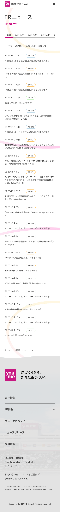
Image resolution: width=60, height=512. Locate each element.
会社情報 (10, 397)
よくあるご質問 (29, 475)
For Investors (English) (20, 462)
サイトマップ (11, 466)
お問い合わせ (11, 475)
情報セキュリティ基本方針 (14, 489)
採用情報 (10, 444)
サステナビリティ (15, 421)
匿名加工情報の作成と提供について (39, 489)
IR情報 (9, 409)
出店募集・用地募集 (14, 458)
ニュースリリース (15, 432)
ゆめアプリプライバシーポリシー (34, 486)
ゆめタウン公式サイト (15, 479)
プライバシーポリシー (12, 486)
